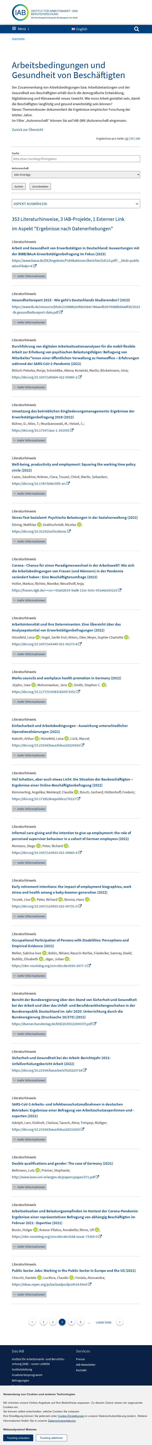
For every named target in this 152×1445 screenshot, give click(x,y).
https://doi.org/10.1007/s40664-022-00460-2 (47, 377)
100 (137, 138)
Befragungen (20, 1380)
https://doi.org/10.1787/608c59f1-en (41, 483)
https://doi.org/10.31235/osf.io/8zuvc (41, 531)
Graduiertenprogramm (27, 1375)
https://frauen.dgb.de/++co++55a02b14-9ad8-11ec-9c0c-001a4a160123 (67, 590)
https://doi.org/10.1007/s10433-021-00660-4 (47, 852)
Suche (15, 153)
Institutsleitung (22, 1369)
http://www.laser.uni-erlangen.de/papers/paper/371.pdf (56, 1177)
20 (126, 138)
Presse (80, 1359)
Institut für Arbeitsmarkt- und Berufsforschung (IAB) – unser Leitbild (38, 1361)
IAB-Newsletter (86, 1365)
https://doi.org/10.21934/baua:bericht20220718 (49, 1070)
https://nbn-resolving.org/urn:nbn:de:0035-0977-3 (51, 965)
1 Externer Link (108, 219)
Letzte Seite (103, 1322)
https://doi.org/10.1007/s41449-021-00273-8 (47, 644)
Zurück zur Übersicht (27, 129)
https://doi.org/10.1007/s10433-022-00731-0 (47, 906)
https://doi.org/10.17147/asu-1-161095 (43, 430)
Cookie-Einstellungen (71, 1416)
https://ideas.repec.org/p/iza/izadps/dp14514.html (52, 1284)
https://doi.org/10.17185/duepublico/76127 (46, 799)
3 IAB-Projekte (75, 219)
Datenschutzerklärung (62, 1420)
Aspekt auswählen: (31, 203)
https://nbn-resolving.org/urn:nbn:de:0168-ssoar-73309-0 (57, 1236)
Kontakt (81, 1370)
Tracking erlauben (18, 1437)
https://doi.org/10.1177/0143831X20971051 (46, 691)
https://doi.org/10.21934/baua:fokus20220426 (48, 745)
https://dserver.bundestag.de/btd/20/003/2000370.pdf (54, 1024)
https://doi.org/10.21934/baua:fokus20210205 (48, 1129)
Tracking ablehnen (51, 1437)
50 (131, 138)
